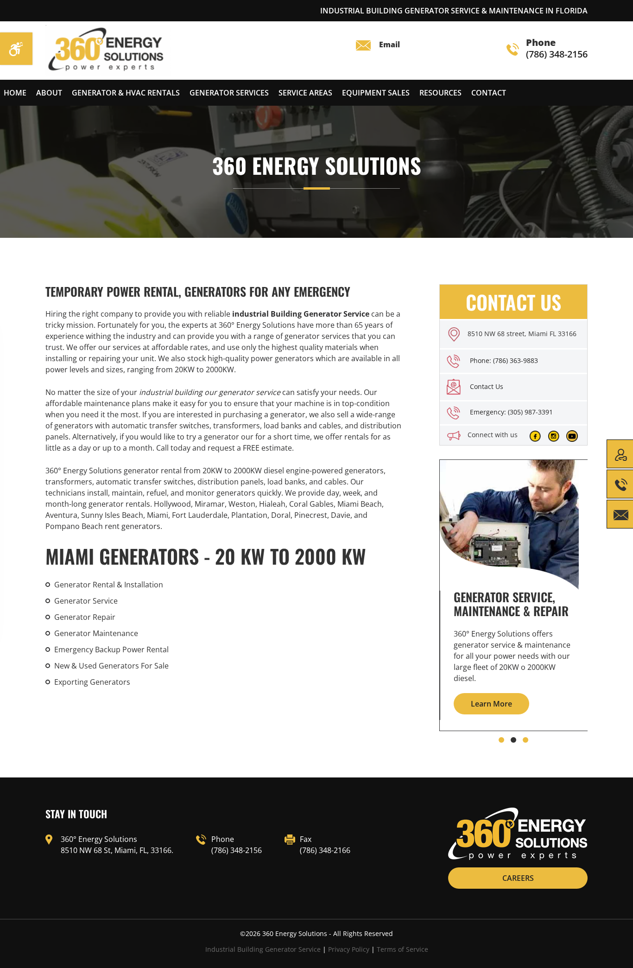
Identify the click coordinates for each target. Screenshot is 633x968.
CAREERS (518, 878)
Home (15, 93)
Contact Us (486, 386)
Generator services (229, 93)
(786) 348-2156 (557, 49)
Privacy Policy (348, 949)
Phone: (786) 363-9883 (504, 360)
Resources (440, 93)
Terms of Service (402, 949)
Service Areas (305, 93)
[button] (501, 740)
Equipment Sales (376, 93)
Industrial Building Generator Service (263, 949)
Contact (488, 93)
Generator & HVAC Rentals (126, 93)
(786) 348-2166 (325, 850)
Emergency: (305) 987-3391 (511, 412)
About (49, 93)
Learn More (491, 704)
